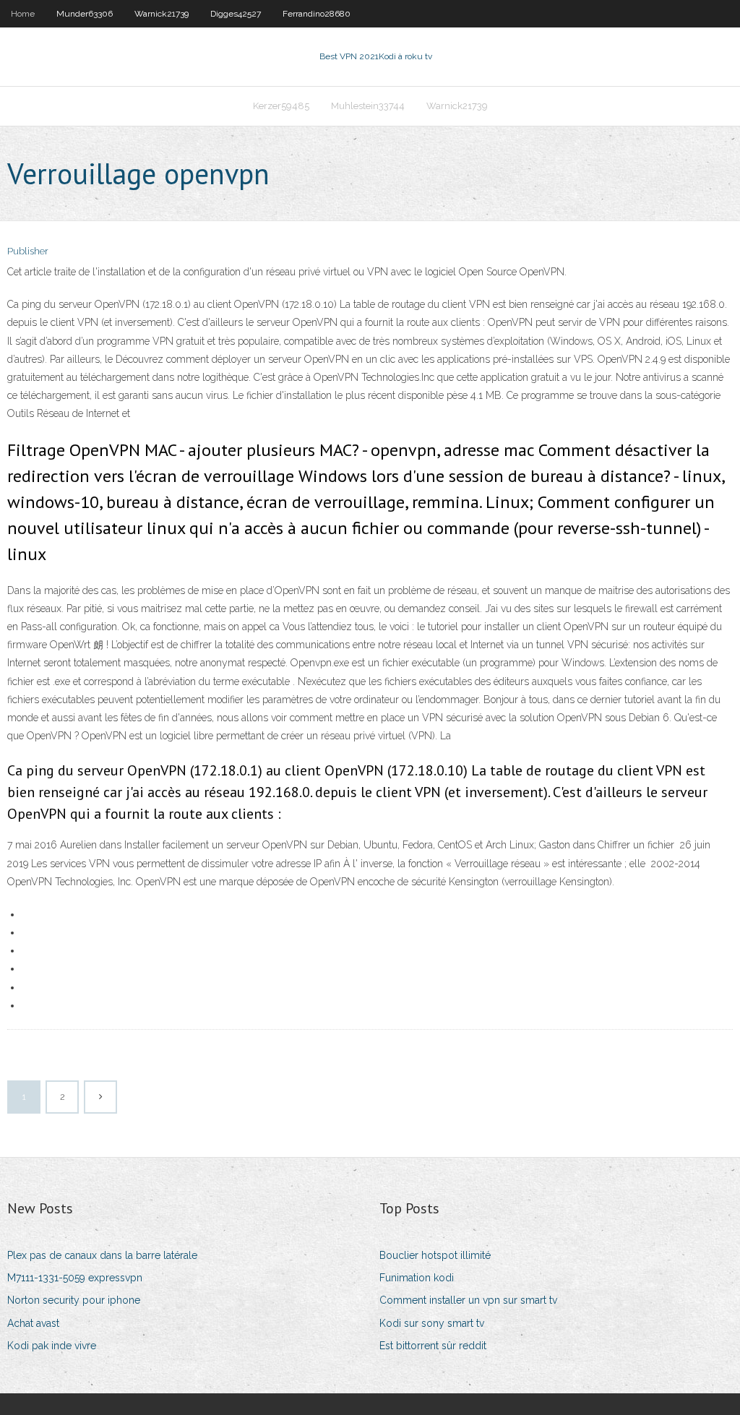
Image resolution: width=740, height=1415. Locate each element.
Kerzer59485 (281, 105)
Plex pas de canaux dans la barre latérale (102, 1255)
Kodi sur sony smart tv (431, 1323)
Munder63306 (84, 14)
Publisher (27, 251)
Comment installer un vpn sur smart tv (468, 1300)
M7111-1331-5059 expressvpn (74, 1277)
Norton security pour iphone (73, 1300)
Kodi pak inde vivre (51, 1345)
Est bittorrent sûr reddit (432, 1345)
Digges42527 (235, 14)
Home (23, 14)
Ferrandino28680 (316, 14)
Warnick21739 (161, 14)
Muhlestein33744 (368, 105)
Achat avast (33, 1323)
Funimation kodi (416, 1277)
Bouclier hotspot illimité (435, 1255)
